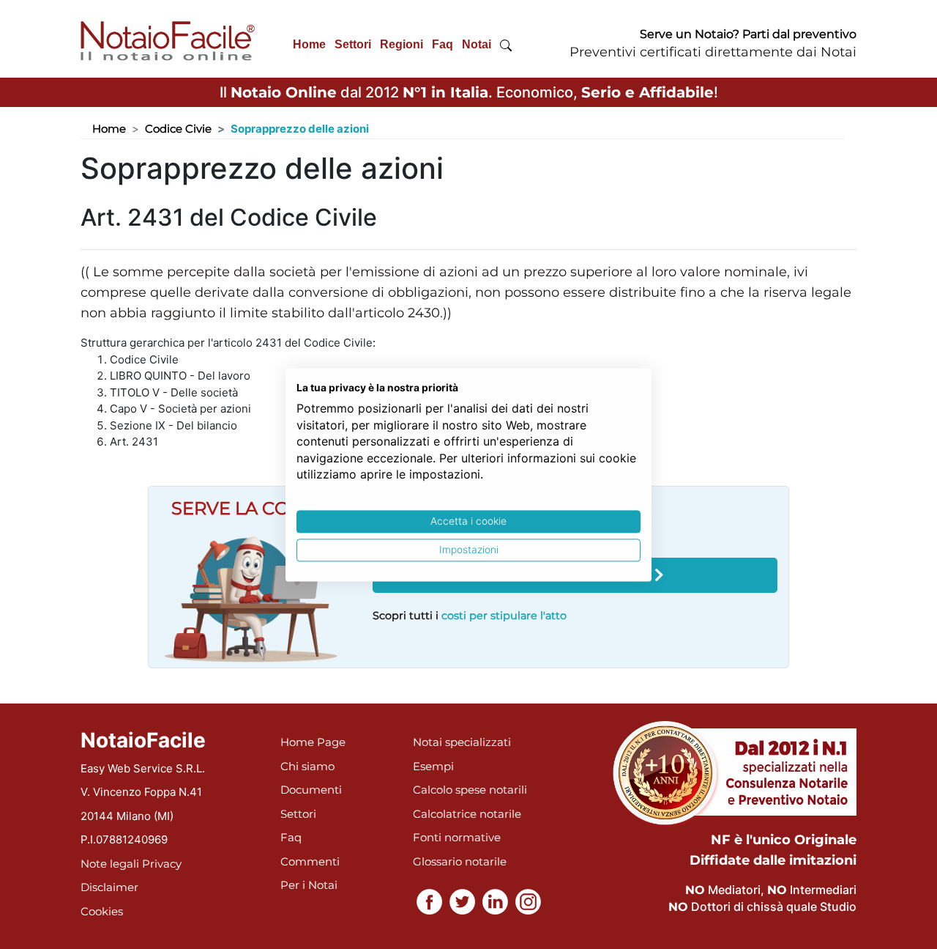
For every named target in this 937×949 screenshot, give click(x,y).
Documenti (311, 790)
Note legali (110, 864)
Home (309, 44)
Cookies (102, 911)
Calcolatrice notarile (467, 814)
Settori (353, 44)
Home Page (313, 742)
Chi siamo (307, 766)
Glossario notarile (460, 861)
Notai (476, 44)
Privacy (162, 864)
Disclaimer (109, 887)
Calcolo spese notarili (470, 790)
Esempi (433, 766)
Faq (442, 44)
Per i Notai (308, 885)
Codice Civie (178, 129)
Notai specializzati (462, 742)
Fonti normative (457, 837)
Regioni (401, 44)
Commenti (310, 861)
